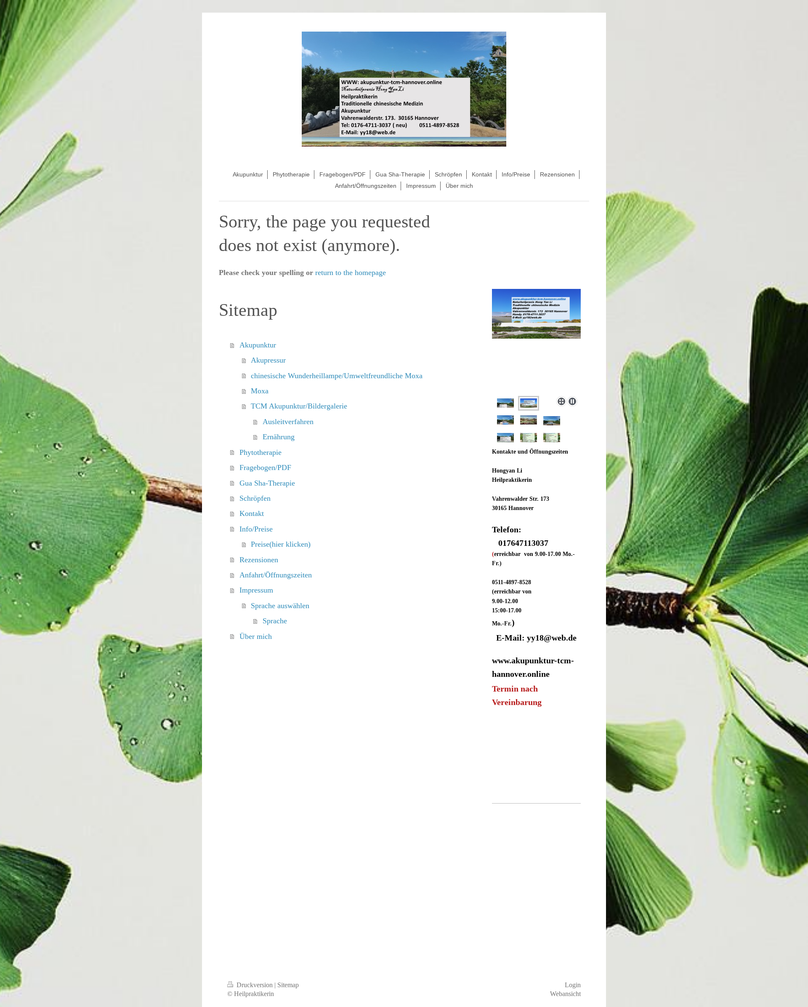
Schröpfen (255, 498)
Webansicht (565, 993)
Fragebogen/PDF (265, 467)
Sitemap (288, 984)
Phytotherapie (260, 452)
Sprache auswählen (280, 605)
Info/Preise (256, 529)
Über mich (255, 636)
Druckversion (254, 984)
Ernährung (279, 437)
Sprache (275, 621)
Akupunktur (257, 345)
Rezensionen (258, 560)
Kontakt (251, 513)
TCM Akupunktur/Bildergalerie (299, 406)
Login (573, 984)
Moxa (259, 391)
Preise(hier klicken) (281, 544)
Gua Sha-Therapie (267, 483)
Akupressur (268, 360)
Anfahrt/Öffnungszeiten (275, 575)
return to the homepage (350, 272)
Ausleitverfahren (288, 421)
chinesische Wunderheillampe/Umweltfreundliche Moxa (337, 375)
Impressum (256, 590)
